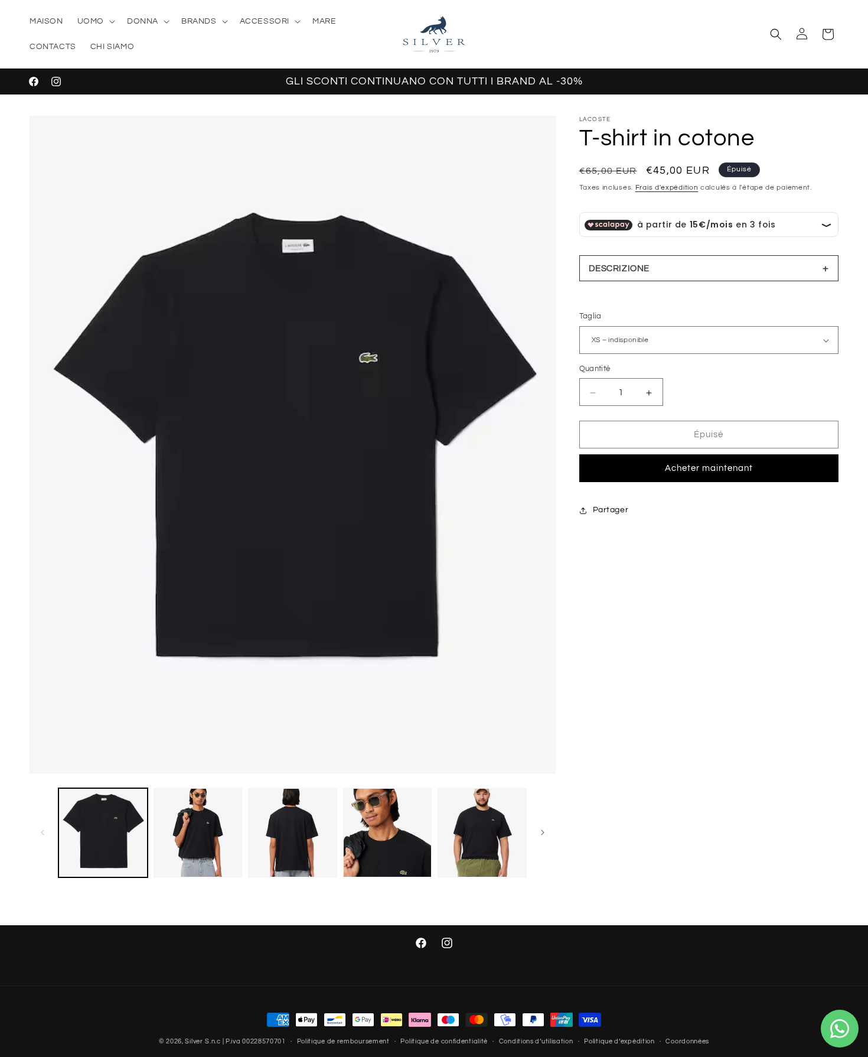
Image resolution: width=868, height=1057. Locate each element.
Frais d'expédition (667, 187)
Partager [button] (611, 510)
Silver (194, 1041)
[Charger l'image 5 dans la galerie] (482, 832)
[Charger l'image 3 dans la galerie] (292, 832)
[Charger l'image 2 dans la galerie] (198, 832)
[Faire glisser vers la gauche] (43, 832)
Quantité (595, 369)
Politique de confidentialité (444, 1041)
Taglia (590, 317)
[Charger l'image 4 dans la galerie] (387, 832)
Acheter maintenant (709, 468)
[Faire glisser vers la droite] (543, 832)
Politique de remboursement (343, 1041)
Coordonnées (687, 1041)
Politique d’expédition (619, 1041)
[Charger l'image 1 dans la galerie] (103, 832)
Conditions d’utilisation (536, 1041)
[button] (95, 21)
